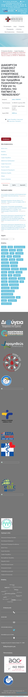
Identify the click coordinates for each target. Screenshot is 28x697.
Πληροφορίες (10, 29)
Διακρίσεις (3, 151)
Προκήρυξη (18, 121)
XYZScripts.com (20, 696)
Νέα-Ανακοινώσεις (9, 32)
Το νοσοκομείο (7, 26)
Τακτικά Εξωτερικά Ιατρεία (7, 564)
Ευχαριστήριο (5, 265)
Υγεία (22, 281)
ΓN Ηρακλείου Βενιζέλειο (6, 51)
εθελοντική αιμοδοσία (7, 294)
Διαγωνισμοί (20, 119)
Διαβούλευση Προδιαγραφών (8, 160)
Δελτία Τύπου (4, 547)
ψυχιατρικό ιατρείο (6, 303)
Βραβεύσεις (5, 253)
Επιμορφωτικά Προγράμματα (8, 170)
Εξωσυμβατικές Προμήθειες (7, 557)
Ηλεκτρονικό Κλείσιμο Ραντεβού (8, 537)
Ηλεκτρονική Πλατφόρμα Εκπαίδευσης (10, 544)
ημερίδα (4, 300)
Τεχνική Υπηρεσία (5, 166)
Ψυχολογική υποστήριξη (8, 291)
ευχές (18, 297)
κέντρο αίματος (12, 300)
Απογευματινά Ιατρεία (6, 568)
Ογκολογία (18, 272)
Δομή (15, 26)
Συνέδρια (4, 281)
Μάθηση (4, 272)
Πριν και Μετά (12, 278)
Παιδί (10, 275)
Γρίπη (12, 253)
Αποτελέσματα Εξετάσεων (7, 541)
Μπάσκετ (11, 272)
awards (4, 247)
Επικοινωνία (20, 32)
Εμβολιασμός (14, 262)
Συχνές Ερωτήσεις (5, 551)
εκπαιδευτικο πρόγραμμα (8, 297)
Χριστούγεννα (5, 288)
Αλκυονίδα (12, 250)
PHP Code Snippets (8, 696)
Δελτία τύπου (4, 148)
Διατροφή (12, 259)
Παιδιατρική (17, 275)
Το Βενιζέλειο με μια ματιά (7, 571)
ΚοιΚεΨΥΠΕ (15, 269)
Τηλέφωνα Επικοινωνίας (6, 574)
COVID (10, 247)
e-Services (19, 29)
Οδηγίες (3, 176)
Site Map (4, 9)
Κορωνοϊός (23, 269)
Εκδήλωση (19, 259)
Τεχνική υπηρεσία (13, 281)
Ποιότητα (4, 278)
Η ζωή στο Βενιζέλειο (6, 179)
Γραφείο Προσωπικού (6, 163)
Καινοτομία (14, 265)
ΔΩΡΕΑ (9, 256)
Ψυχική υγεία (15, 288)
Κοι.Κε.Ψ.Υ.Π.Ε (5, 269)
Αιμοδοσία (4, 250)
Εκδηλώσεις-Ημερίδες (6, 173)
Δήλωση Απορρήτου (21, 692)
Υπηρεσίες (21, 26)
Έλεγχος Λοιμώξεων (19, 247)
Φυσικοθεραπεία (14, 284)
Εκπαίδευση (4, 154)
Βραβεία (20, 250)
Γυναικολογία (19, 253)
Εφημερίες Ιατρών (5, 561)
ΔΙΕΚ (3, 256)
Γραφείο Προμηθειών (19, 51)
